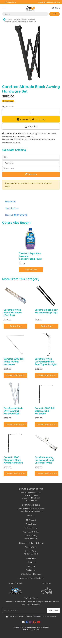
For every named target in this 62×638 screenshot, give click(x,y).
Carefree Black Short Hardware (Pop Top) (46, 311)
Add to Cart (31, 269)
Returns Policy (31, 536)
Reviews (9, 215)
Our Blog (31, 566)
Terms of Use (31, 547)
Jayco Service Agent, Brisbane (31, 578)
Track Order (31, 524)
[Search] (54, 14)
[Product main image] (31, 52)
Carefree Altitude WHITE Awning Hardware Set (13, 411)
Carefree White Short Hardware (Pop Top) (13, 312)
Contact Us (31, 558)
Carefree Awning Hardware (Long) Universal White (44, 460)
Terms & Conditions (33, 616)
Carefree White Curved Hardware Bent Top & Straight (46, 361)
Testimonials (31, 570)
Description (10, 201)
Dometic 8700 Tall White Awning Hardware (14, 361)
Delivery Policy (31, 528)
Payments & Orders (31, 532)
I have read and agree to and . (32, 616)
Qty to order (8, 106)
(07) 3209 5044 (10, 2)
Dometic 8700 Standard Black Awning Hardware (13, 460)
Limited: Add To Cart (32, 119)
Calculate (32, 174)
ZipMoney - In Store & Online (31, 543)
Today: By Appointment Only (49, 2)
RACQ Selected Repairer (31, 574)
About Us (31, 562)
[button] (31, 126)
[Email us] (23, 622)
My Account (31, 520)
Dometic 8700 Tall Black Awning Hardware (45, 411)
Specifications (12, 208)
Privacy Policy (31, 551)
